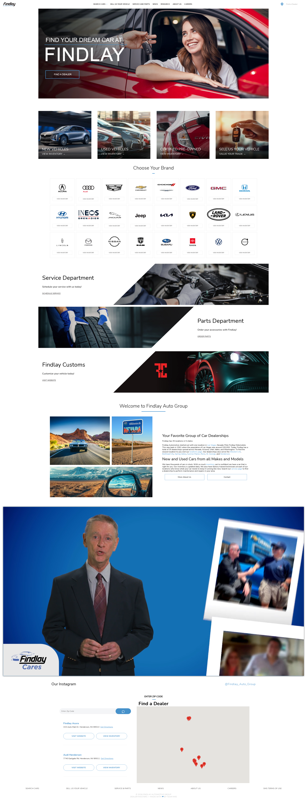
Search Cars (99, 4)
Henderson (225, 454)
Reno (203, 454)
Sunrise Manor (193, 454)
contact (227, 477)
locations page (196, 451)
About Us (177, 4)
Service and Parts (141, 4)
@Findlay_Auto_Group (240, 684)
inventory (210, 464)
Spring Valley (180, 454)
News (155, 4)
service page (236, 468)
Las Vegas (211, 445)
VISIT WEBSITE (79, 736)
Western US (235, 451)
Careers (188, 4)
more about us (184, 477)
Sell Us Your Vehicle (120, 4)
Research (165, 4)
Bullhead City (168, 454)
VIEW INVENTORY (62, 199)
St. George (211, 454)
